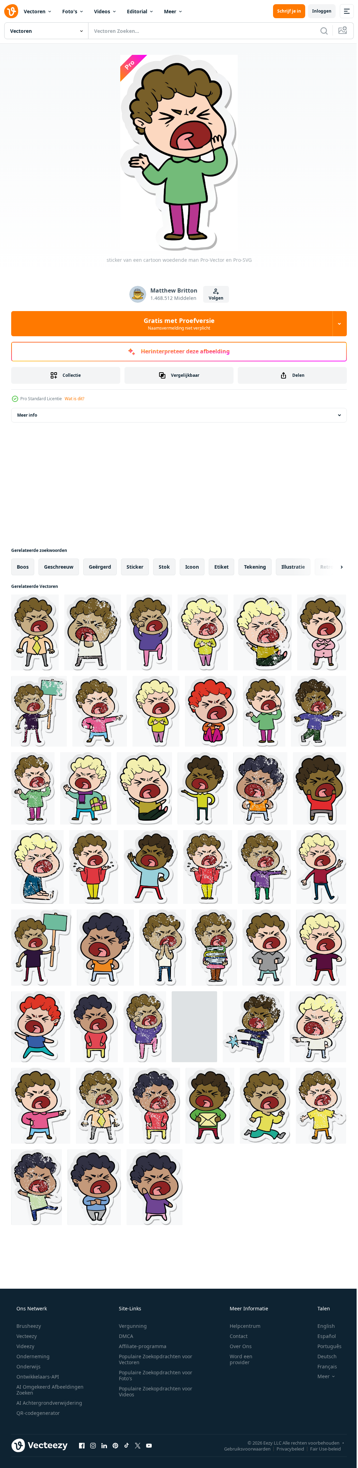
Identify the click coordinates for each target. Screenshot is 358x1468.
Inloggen (316, 11)
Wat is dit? (74, 399)
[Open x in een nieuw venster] (138, 1445)
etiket (221, 566)
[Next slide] (330, 567)
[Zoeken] (319, 31)
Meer (170, 11)
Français (322, 1366)
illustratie (293, 566)
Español (322, 1336)
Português (325, 1346)
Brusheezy (28, 1326)
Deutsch (322, 1356)
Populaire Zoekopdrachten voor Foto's (153, 1375)
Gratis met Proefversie (176, 323)
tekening (255, 566)
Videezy (25, 1346)
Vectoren (34, 11)
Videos (102, 11)
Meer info (27, 415)
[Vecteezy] (11, 11)
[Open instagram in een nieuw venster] (93, 1445)
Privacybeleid (285, 1448)
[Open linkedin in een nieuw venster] (104, 1445)
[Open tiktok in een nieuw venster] (126, 1445)
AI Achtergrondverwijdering (48, 1402)
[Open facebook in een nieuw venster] (82, 1445)
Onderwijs (28, 1366)
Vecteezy (26, 1336)
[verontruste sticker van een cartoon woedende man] (92, 632)
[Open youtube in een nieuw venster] (149, 1445)
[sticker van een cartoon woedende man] (35, 632)
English (321, 1326)
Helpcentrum (240, 1326)
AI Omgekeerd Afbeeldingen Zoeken (41, 1389)
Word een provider (236, 1359)
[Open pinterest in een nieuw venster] (115, 1445)
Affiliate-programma (140, 1346)
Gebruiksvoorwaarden (242, 1448)
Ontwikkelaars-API (37, 1376)
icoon (192, 566)
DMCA (123, 1336)
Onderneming (32, 1356)
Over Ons (236, 1346)
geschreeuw (58, 566)
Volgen (213, 298)
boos (23, 566)
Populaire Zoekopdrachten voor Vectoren (153, 1359)
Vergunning (130, 1326)
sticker (135, 566)
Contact (234, 1336)
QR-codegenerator (37, 1413)
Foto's (69, 11)
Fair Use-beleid (320, 1448)
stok (164, 566)
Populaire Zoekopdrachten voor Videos (153, 1391)
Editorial (137, 11)
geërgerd (100, 566)
